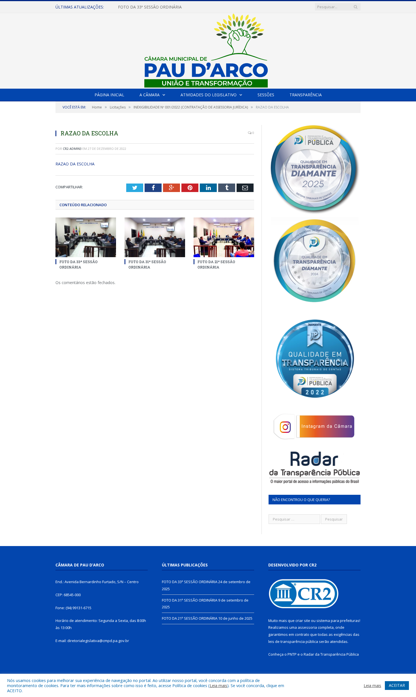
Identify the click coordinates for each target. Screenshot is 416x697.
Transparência (306, 94)
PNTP (292, 654)
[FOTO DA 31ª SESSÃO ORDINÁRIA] (155, 237)
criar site (302, 620)
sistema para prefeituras (337, 620)
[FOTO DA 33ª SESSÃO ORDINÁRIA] (85, 237)
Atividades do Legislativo (209, 94)
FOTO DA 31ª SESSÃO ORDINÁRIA (150, 7)
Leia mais (218, 685)
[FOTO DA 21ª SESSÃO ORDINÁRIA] (224, 237)
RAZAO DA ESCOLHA (75, 164)
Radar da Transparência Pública (331, 654)
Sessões (266, 94)
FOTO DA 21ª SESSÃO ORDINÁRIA (216, 264)
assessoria (307, 627)
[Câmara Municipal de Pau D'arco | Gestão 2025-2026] (208, 49)
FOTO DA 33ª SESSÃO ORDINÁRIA (78, 264)
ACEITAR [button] (397, 685)
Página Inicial (109, 94)
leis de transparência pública (293, 641)
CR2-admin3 (72, 148)
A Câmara (150, 94)
